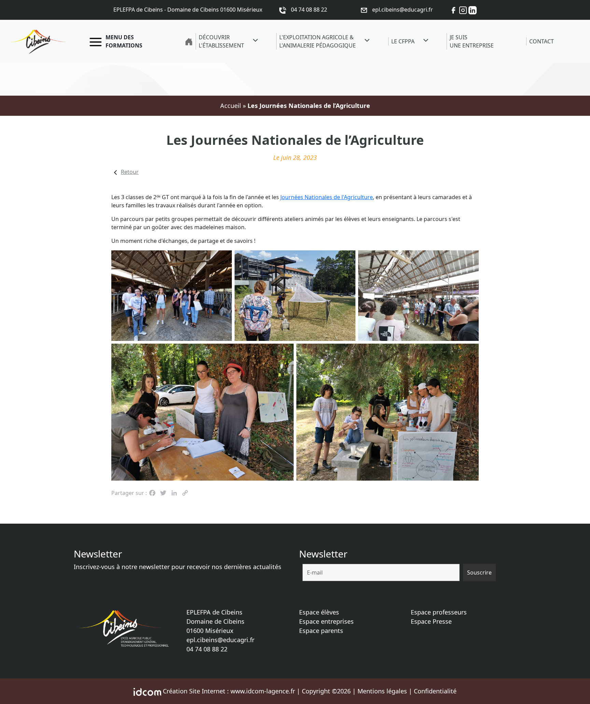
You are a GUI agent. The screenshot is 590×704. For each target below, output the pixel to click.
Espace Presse (431, 621)
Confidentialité (435, 691)
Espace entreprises (326, 621)
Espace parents (321, 630)
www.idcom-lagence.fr (262, 691)
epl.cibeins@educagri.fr (220, 640)
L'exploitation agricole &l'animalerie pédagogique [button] (317, 41)
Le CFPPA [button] (403, 41)
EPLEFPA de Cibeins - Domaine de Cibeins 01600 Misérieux (187, 9)
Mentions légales (382, 691)
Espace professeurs (439, 612)
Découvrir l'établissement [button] (221, 41)
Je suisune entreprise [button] (472, 41)
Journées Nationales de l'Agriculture (326, 197)
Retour (130, 172)
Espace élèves (319, 612)
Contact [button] (541, 41)
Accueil (230, 105)
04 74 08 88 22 (206, 649)
